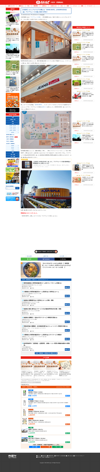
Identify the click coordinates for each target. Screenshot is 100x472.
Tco (28, 384)
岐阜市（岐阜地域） (11, 136)
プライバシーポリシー (79, 455)
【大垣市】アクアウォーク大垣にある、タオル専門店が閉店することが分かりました (87, 124)
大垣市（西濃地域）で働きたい (29, 279)
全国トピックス (11, 5)
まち (62, 5)
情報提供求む (51, 455)
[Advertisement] (83, 16)
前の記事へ (30, 256)
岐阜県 (42, 14)
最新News (21, 5)
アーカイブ (89, 5)
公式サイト (44, 107)
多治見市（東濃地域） (10, 143)
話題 (68, 5)
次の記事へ (62, 256)
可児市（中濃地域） (10, 141)
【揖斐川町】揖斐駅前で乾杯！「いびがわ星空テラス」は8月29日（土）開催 (12, 24)
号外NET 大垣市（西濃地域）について (46, 457)
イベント (75, 5)
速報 (82, 5)
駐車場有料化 (38, 382)
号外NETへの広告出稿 (60, 455)
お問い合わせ (70, 455)
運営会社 (44, 455)
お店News (44, 5)
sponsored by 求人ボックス (43, 279)
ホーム (39, 455)
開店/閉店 (36, 5)
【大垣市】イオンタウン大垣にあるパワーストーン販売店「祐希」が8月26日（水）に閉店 (12, 73)
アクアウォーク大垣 (35, 17)
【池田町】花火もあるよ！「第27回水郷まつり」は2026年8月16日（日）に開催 (88, 95)
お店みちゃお (53, 5)
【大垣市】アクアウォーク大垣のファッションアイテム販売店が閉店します (87, 70)
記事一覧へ (46, 256)
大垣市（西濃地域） (57, 2)
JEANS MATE (38, 104)
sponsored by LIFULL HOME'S (63, 386)
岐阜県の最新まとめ (10, 134)
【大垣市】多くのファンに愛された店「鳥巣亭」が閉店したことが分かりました (12, 40)
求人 (28, 5)
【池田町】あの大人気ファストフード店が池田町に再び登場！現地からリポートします (87, 82)
